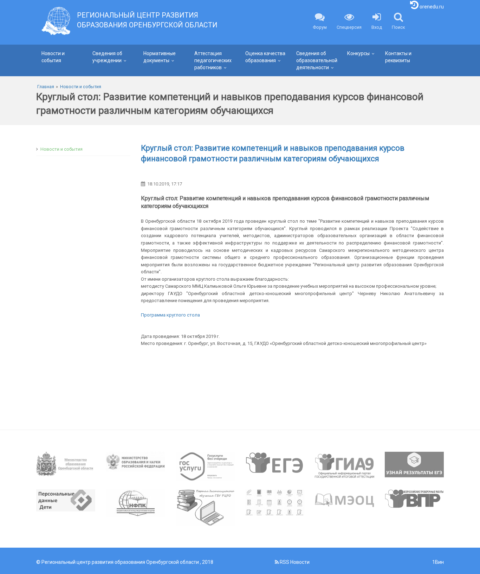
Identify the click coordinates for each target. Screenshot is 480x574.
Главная (45, 86)
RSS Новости (294, 562)
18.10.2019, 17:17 (164, 184)
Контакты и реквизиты (398, 57)
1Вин (438, 562)
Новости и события (53, 57)
